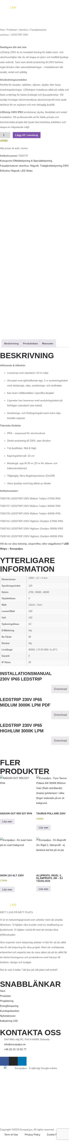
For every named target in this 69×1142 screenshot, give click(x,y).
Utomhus (23, 29)
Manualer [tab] (47, 343)
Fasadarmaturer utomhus (14, 165)
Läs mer (7, 821)
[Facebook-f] (4, 1061)
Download (60, 689)
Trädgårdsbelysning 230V (54, 165)
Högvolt (34, 165)
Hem (2, 29)
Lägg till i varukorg (26, 135)
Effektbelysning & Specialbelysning (32, 160)
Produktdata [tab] (30, 343)
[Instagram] (13, 1061)
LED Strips (27, 170)
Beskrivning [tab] (11, 343)
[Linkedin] (22, 1061)
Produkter (12, 29)
